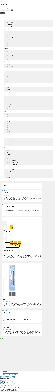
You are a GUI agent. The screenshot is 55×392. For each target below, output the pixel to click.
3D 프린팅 (9, 154)
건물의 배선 (6, 193)
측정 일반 (9, 20)
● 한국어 (5, 180)
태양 (8, 127)
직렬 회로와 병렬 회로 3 (9, 206)
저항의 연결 (6, 327)
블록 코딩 (9, 156)
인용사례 (9, 177)
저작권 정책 (2, 376)
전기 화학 (9, 108)
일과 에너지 (6, 61)
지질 (8, 116)
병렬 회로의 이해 (7, 299)
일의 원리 (9, 64)
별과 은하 (9, 131)
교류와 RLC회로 (10, 37)
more (30, 199)
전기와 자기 (6, 29)
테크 (5, 147)
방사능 (8, 91)
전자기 (8, 43)
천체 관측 (9, 121)
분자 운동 (9, 100)
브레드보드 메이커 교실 (12, 164)
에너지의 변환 (10, 66)
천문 (5, 119)
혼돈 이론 (9, 144)
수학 (5, 136)
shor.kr (1, 383)
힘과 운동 (6, 48)
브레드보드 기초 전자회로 (12, 162)
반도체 (8, 39)
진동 (8, 59)
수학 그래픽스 (10, 141)
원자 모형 (9, 87)
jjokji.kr (1, 381)
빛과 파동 (6, 69)
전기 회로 (9, 35)
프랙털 (8, 143)
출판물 (8, 173)
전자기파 (9, 45)
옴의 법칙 (9, 34)
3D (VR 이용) (9, 171)
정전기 (8, 32)
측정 (5, 17)
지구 (5, 111)
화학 (5, 94)
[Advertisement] (8, 347)
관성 (8, 53)
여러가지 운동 (10, 55)
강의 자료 (9, 175)
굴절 (8, 74)
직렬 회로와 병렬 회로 (8, 312)
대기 (8, 114)
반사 (8, 72)
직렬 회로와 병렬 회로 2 (9, 250)
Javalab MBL (9, 24)
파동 (8, 78)
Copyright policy (15, 376)
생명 (5, 134)
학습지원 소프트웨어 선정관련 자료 (10, 374)
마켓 (5, 15)
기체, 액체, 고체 (10, 97)
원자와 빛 (9, 89)
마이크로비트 (9, 152)
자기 (8, 41)
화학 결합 (9, 106)
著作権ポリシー (8, 376)
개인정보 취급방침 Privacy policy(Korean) (7, 377)
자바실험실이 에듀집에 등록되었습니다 (10, 373)
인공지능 (9, 150)
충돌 (8, 57)
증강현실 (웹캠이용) (11, 169)
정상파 (8, 81)
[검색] (12, 10)
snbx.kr (1, 382)
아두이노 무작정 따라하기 (12, 160)
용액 (8, 102)
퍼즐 (8, 158)
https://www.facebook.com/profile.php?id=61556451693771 (10, 387)
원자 (5, 84)
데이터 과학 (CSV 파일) (12, 22)
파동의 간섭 (9, 79)
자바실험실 (5, 5)
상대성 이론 (9, 26)
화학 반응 (9, 104)
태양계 (8, 129)
